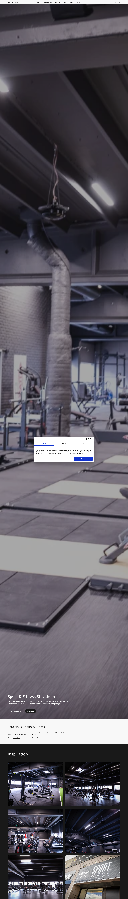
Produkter (37, 2)
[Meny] (119, 2)
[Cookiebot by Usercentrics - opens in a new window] (87, 439)
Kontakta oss (30, 711)
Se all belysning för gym (16, 711)
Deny (45, 458)
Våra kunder (78, 2)
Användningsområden (47, 2)
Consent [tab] (44, 443)
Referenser (58, 2)
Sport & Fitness (16, 738)
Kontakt (71, 2)
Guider (65, 2)
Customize (63, 458)
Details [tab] (64, 443)
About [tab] (84, 443)
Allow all (83, 458)
